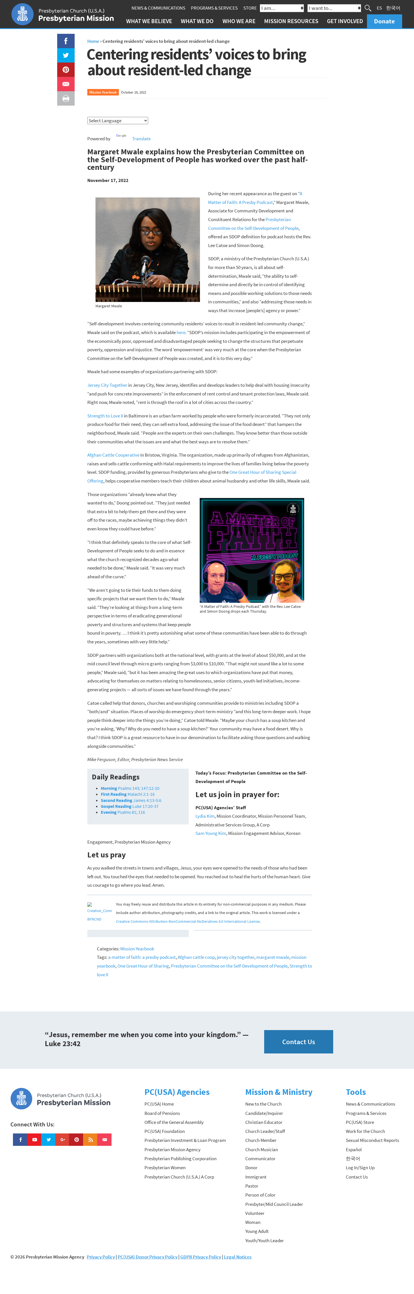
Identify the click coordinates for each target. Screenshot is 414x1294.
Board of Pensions (162, 1113)
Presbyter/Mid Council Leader (274, 1204)
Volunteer (254, 1213)
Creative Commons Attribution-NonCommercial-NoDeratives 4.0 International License (188, 921)
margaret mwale (272, 957)
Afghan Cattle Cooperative (113, 455)
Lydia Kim (205, 816)
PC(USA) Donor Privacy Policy (147, 1257)
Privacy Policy (101, 1257)
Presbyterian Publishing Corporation (180, 1158)
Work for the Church (365, 1131)
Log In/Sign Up (360, 1167)
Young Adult (257, 1231)
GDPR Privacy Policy (200, 1257)
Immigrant (255, 1177)
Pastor (251, 1186)
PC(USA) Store (360, 1122)
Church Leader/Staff (265, 1131)
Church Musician (261, 1149)
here (181, 332)
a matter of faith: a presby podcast (142, 957)
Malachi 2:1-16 (128, 794)
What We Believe (149, 21)
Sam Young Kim (210, 833)
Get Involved (345, 21)
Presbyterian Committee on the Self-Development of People (229, 966)
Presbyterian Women (165, 1167)
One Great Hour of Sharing (143, 966)
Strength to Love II (105, 416)
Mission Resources (291, 21)
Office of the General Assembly (174, 1122)
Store (250, 8)
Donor (251, 1167)
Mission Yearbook (103, 92)
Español (354, 1149)
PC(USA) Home (159, 1104)
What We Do (197, 21)
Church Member (261, 1140)
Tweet (64, 52)
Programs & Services (214, 8)
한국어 (393, 8)
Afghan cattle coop (196, 957)
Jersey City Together (107, 385)
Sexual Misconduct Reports (372, 1140)
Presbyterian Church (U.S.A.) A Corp (179, 1177)
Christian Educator (263, 1122)
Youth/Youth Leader (264, 1240)
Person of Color (260, 1195)
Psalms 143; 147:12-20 (130, 788)
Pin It (64, 67)
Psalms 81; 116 (123, 812)
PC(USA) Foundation (164, 1131)
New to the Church (263, 1104)
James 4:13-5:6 (131, 800)
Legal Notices (237, 1257)
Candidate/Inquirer (264, 1113)
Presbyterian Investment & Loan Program (185, 1140)
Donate (384, 21)
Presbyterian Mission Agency (172, 1149)
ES (379, 8)
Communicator (260, 1158)
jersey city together (235, 957)
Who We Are (238, 21)
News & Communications (158, 8)
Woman (253, 1222)
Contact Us (298, 1041)
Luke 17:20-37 (130, 806)
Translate (141, 138)
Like (62, 38)
